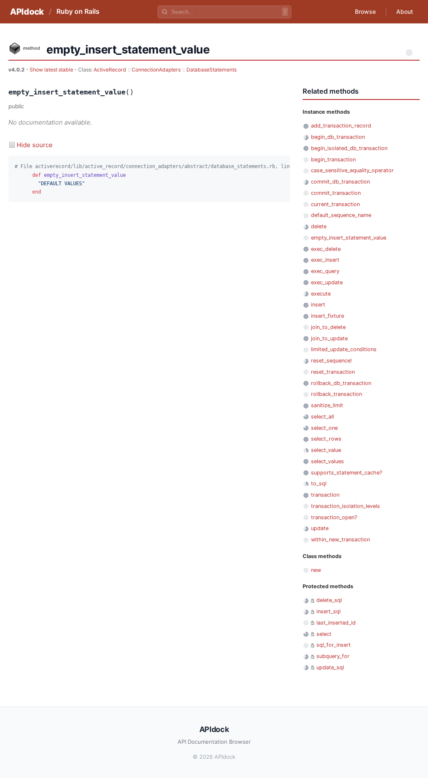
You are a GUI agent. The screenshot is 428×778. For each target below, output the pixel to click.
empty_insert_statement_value (348, 238)
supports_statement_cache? (346, 472)
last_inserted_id (336, 623)
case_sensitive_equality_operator (352, 170)
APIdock (27, 12)
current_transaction (335, 204)
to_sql (318, 483)
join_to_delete (328, 327)
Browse (365, 11)
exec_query (325, 271)
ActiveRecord (110, 69)
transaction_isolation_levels (345, 506)
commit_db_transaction (340, 182)
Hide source (35, 145)
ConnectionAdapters (156, 69)
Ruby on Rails (77, 11)
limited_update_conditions (344, 349)
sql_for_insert (333, 645)
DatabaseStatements (211, 69)
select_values (327, 461)
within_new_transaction (340, 539)
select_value (326, 450)
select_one (324, 428)
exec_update (327, 282)
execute (321, 294)
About (404, 11)
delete (318, 226)
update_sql (330, 667)
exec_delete (326, 249)
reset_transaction (333, 372)
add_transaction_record (341, 125)
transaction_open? (334, 517)
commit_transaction (336, 193)
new (316, 570)
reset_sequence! (331, 360)
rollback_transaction (336, 394)
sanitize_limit (327, 405)
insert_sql (328, 611)
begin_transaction (333, 159)
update (320, 528)
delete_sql (329, 600)
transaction (325, 495)
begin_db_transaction (338, 137)
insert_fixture (327, 316)
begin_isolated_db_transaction (349, 148)
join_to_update (329, 338)
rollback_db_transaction (341, 383)
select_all (322, 416)
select (323, 634)
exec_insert (325, 260)
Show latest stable (52, 69)
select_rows (326, 439)
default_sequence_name (341, 215)
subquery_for (332, 656)
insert (318, 304)
